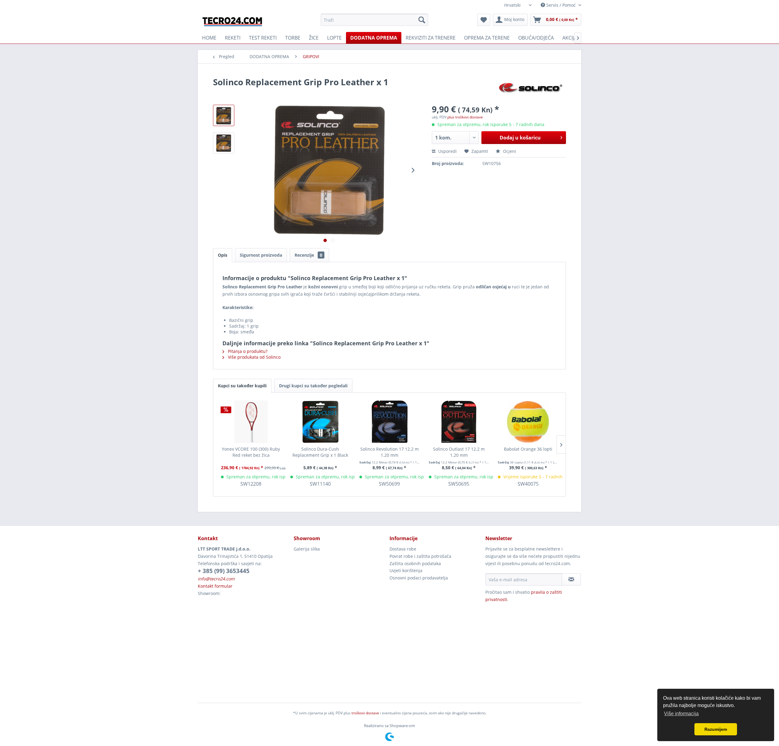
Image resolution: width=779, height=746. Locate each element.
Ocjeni (509, 151)
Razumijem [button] (715, 729)
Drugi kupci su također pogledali (313, 386)
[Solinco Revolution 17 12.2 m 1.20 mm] (389, 421)
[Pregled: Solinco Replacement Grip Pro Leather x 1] (223, 115)
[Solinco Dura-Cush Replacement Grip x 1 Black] (320, 421)
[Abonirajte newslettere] (571, 579)
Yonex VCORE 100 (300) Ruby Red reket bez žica (251, 452)
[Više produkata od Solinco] (531, 88)
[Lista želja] (483, 20)
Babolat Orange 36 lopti (528, 449)
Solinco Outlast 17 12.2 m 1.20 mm (459, 452)
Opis (222, 255)
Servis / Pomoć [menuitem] (561, 5)
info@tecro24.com (216, 579)
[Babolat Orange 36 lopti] (528, 421)
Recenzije (308, 255)
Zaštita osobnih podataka (415, 563)
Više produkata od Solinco (254, 357)
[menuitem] (374, 20)
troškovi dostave (365, 713)
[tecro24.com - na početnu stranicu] (233, 21)
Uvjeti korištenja (406, 570)
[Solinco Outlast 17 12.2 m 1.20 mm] (459, 421)
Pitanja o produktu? (247, 351)
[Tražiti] (421, 20)
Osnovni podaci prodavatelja (419, 578)
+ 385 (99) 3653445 (224, 571)
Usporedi (447, 151)
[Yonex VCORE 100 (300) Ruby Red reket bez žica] (251, 421)
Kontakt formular (215, 586)
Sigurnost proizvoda (261, 255)
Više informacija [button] (681, 713)
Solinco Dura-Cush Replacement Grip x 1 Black (320, 452)
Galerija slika (307, 549)
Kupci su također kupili (242, 386)
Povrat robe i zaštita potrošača (420, 556)
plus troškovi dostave (465, 117)
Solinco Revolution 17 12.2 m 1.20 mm (389, 452)
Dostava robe (403, 549)
